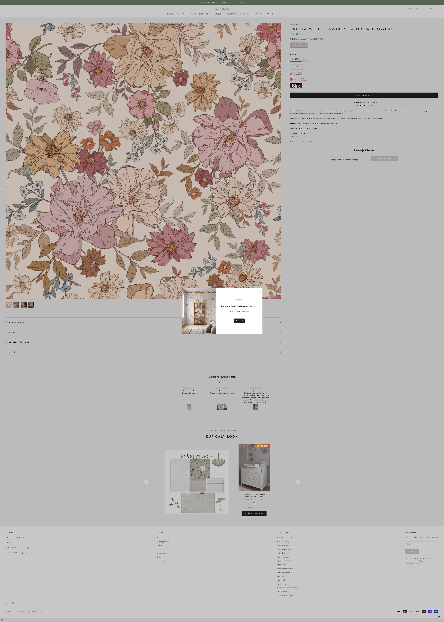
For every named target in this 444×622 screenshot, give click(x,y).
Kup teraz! (239, 321)
